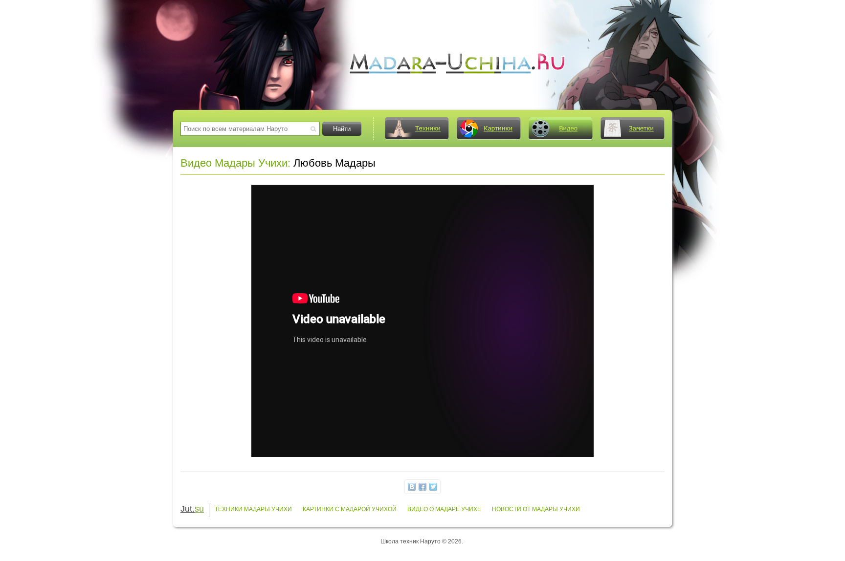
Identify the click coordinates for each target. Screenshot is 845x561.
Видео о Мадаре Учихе (444, 509)
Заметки (632, 128)
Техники (416, 128)
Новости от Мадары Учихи (536, 509)
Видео (560, 128)
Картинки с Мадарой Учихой (350, 509)
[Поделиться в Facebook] (422, 487)
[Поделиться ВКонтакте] (412, 487)
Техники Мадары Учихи (253, 509)
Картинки (488, 128)
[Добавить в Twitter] (433, 487)
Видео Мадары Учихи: (235, 163)
